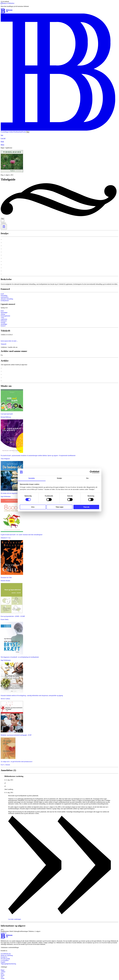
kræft (2, 294)
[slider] (59, 163)
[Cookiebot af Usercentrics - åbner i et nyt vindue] (91, 472)
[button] (59, 930)
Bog (2, 218)
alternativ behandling (7, 299)
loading (3, 223)
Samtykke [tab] (31, 478)
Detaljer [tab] (59, 478)
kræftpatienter (5, 300)
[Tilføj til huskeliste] (4, 227)
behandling (4, 295)
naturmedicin (4, 297)
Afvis (32, 507)
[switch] (49, 499)
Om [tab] (87, 478)
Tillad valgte (59, 507)
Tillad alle (86, 507)
